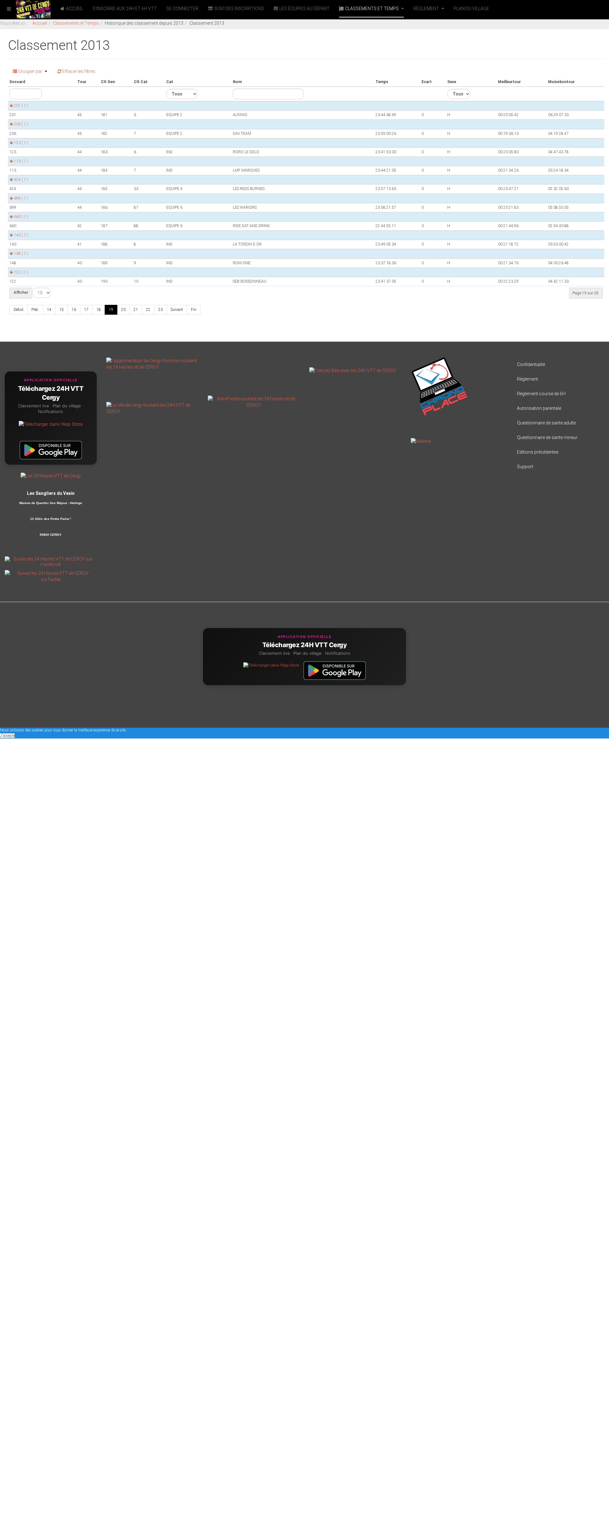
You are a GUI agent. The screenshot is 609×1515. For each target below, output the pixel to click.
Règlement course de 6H (541, 393)
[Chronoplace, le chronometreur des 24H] (440, 386)
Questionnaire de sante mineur (547, 437)
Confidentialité (531, 364)
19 (111, 309)
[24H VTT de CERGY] (25, 8)
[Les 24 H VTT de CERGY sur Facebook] (51, 561)
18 (98, 309)
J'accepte (7, 735)
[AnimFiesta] (254, 401)
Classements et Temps (372, 8)
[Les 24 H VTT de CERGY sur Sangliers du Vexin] (51, 475)
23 (160, 309)
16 (74, 309)
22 (148, 309)
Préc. (35, 309)
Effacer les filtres (78, 71)
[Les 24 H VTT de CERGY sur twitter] (51, 576)
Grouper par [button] (30, 71)
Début (18, 309)
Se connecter (182, 8)
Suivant (177, 309)
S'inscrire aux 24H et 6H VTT (125, 8)
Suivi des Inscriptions (239, 8)
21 (136, 309)
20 (123, 309)
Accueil (74, 8)
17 (86, 309)
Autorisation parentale (539, 408)
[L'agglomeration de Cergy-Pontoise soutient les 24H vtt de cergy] (152, 363)
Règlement (426, 8)
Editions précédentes (538, 452)
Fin (193, 309)
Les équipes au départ (304, 8)
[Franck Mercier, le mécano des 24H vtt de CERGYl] (352, 370)
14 (49, 309)
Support (525, 466)
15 (61, 309)
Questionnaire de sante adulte (546, 422)
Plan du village (471, 8)
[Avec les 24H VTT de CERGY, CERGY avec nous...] (152, 407)
